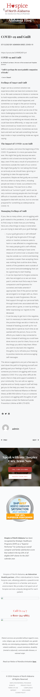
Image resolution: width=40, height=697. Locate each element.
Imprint (13, 690)
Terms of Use (13, 688)
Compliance (28, 688)
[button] (2, 413)
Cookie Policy (20, 693)
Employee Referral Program (20, 683)
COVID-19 (29, 45)
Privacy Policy (26, 685)
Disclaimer (26, 690)
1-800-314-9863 (20, 615)
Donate (12, 685)
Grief (22, 45)
